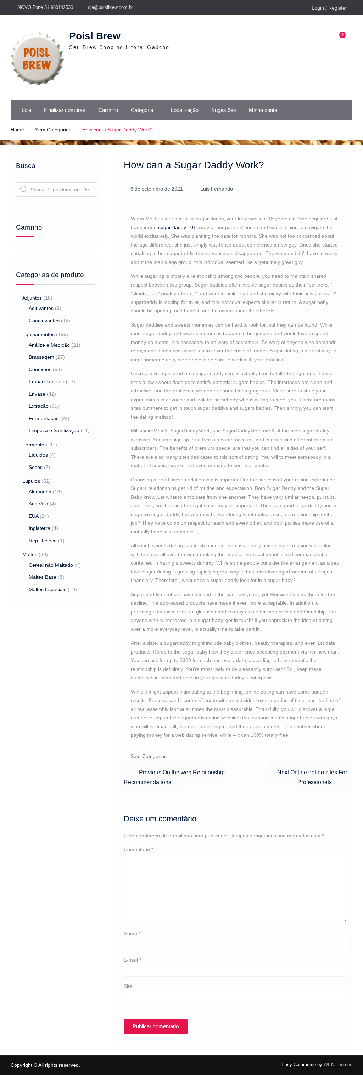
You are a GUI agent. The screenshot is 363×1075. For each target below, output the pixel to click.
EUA (33, 516)
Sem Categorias (148, 756)
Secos (36, 467)
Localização (185, 110)
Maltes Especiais (47, 589)
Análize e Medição (49, 345)
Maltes (29, 554)
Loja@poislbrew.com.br (109, 7)
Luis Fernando (216, 189)
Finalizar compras (64, 110)
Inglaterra (39, 528)
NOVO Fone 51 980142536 (45, 7)
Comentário (138, 849)
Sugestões (223, 110)
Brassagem (41, 357)
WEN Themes (338, 1064)
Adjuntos (32, 298)
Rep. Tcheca (43, 540)
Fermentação (44, 418)
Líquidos (38, 455)
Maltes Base (42, 577)
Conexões (40, 369)
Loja (26, 110)
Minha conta (263, 110)
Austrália (38, 504)
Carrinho (108, 110)
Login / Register (329, 8)
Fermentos (34, 444)
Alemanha (40, 491)
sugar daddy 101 (177, 227)
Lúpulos (31, 481)
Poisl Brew (95, 35)
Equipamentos (38, 334)
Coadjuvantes (44, 320)
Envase (37, 394)
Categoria (142, 110)
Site (128, 986)
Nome (132, 933)
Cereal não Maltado (51, 565)
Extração (39, 406)
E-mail (132, 960)
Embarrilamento (47, 381)
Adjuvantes (41, 308)
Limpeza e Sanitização (54, 430)
